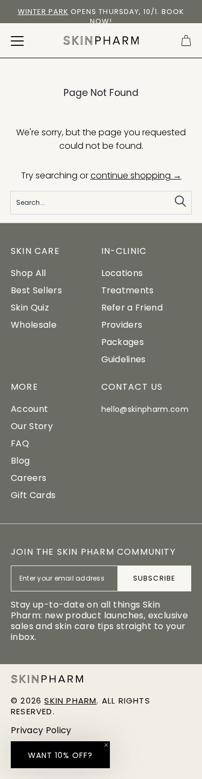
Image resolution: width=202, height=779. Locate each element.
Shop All (28, 273)
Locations (122, 273)
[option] (101, 16)
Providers (122, 325)
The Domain (146, 11)
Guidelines (123, 359)
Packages (122, 342)
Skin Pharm (70, 700)
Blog (20, 460)
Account (29, 409)
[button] (60, 754)
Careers (28, 478)
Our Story (32, 426)
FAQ (20, 443)
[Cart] (186, 40)
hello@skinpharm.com (145, 409)
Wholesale (34, 325)
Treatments (127, 290)
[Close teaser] (106, 745)
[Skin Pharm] (101, 40)
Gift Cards (33, 495)
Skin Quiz (30, 307)
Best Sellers (36, 290)
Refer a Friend (132, 307)
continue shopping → (136, 175)
